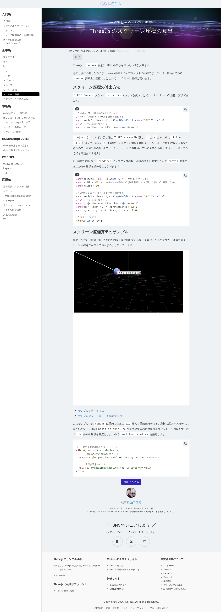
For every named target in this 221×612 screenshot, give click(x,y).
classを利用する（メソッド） (18, 150)
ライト (6, 61)
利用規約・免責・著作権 (106, 607)
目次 (77, 57)
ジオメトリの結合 (12, 131)
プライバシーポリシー (134, 607)
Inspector (8, 168)
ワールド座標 (10, 89)
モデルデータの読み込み (15, 99)
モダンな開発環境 (12, 209)
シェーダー (9, 200)
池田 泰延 (135, 502)
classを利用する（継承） (16, 145)
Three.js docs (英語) (65, 590)
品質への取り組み (159, 607)
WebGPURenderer (12, 163)
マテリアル (9, 56)
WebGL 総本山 (116, 565)
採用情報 (167, 581)
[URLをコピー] (145, 541)
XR (4, 219)
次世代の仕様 (10, 214)
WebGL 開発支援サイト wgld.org (124, 569)
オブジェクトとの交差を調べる (19, 117)
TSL (5, 172)
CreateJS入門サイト (119, 584)
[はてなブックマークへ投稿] (117, 541)
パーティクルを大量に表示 (16, 122)
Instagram (167, 573)
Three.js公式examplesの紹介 (18, 195)
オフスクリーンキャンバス (16, 205)
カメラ (6, 71)
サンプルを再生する (89, 410)
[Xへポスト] (131, 541)
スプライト (9, 80)
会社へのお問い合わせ (173, 584)
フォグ (6, 75)
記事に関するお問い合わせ (175, 588)
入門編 (6, 20)
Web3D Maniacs (117, 588)
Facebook (167, 577)
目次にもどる (131, 482)
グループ (7, 85)
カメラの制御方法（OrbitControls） (12, 41)
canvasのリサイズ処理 (15, 112)
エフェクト (9, 191)
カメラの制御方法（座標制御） (19, 34)
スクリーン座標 (11, 94)
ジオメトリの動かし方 (14, 127)
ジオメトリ (9, 30)
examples (60, 575)
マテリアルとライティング (16, 25)
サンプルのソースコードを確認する (99, 416)
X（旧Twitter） (170, 565)
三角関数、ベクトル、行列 (16, 186)
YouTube (167, 569)
